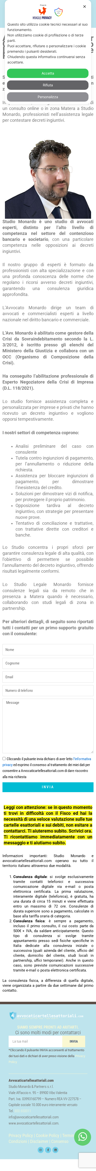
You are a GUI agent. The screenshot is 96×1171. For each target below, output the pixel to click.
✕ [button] (84, 6)
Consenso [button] (59, 1141)
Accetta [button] (48, 73)
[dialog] (48, 52)
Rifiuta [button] (48, 85)
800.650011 (23, 1111)
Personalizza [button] (48, 97)
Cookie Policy (47, 1135)
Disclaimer (39, 1141)
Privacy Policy (21, 1135)
